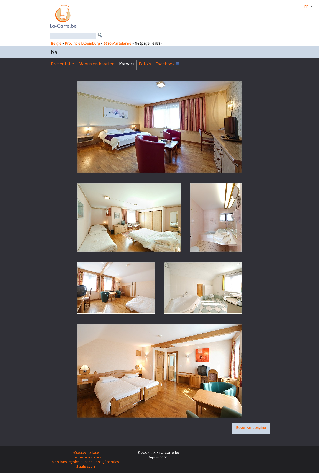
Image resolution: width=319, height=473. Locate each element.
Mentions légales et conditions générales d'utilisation (85, 464)
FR (306, 6)
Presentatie (62, 64)
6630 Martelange (117, 43)
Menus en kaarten (97, 64)
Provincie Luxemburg (82, 43)
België (56, 43)
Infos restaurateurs (85, 457)
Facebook (165, 64)
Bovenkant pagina (251, 427)
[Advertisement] (164, 16)
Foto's (145, 64)
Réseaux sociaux (85, 452)
